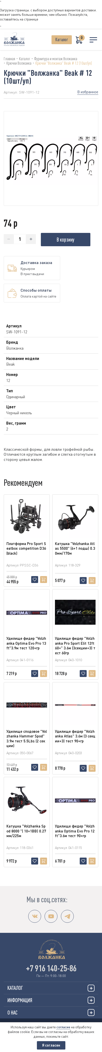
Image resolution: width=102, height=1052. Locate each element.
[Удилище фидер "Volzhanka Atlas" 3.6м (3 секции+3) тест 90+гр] (75, 705)
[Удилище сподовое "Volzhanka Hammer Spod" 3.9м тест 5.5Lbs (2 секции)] (26, 705)
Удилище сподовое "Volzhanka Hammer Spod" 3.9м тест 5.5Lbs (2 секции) (26, 738)
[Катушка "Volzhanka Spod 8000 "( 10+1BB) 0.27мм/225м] (26, 800)
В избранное (87, 92)
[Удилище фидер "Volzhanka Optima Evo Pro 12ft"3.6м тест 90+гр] (75, 800)
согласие (63, 1027)
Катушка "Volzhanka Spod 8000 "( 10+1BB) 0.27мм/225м (26, 831)
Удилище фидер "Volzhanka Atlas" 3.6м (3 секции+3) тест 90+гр (75, 736)
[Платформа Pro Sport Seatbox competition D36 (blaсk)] (26, 517)
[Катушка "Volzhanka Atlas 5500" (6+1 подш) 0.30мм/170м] (75, 517)
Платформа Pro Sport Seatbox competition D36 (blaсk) (26, 548)
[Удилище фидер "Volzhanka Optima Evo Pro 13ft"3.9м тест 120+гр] (26, 612)
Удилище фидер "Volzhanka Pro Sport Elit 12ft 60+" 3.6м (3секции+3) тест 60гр (75, 645)
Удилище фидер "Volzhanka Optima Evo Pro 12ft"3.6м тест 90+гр (75, 831)
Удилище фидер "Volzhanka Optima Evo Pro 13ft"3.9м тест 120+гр (26, 643)
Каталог (61, 39)
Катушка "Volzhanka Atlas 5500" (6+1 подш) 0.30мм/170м (75, 548)
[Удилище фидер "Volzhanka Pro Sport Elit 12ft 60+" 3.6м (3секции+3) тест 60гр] (75, 612)
